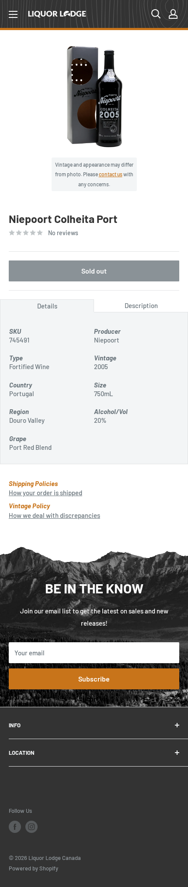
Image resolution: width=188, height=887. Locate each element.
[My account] (173, 14)
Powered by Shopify (33, 868)
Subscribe (94, 679)
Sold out (94, 271)
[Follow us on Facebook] (15, 827)
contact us (110, 174)
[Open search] (156, 14)
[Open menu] (13, 14)
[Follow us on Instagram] (31, 827)
